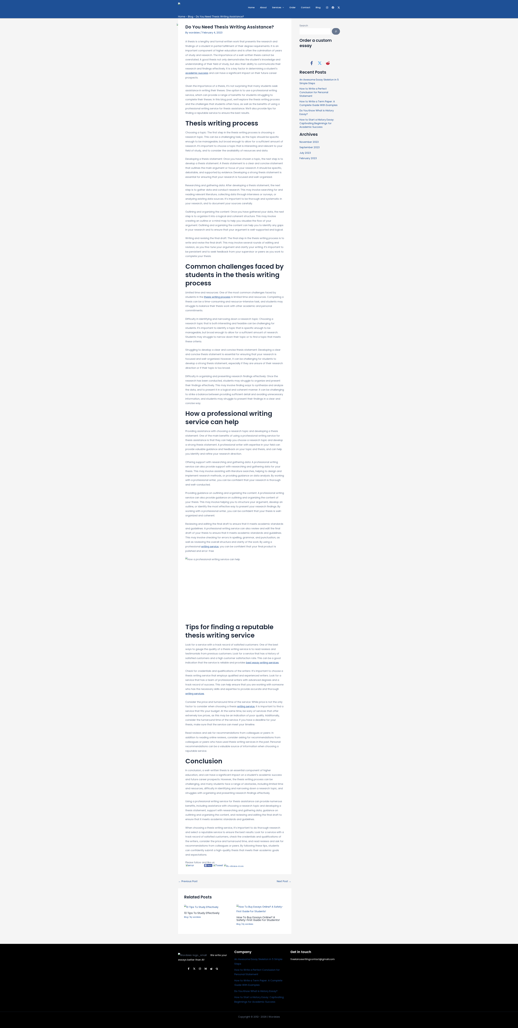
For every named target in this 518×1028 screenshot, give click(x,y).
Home (251, 7)
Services (276, 7)
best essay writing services (262, 662)
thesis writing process (217, 297)
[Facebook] (333, 7)
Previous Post (187, 881)
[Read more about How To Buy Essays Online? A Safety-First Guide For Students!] (260, 909)
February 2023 (308, 158)
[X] (339, 7)
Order (292, 7)
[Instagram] (327, 7)
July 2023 (305, 153)
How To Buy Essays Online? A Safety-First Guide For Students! (258, 918)
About (263, 7)
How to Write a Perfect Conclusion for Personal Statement (313, 92)
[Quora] (217, 968)
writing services (194, 693)
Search (303, 25)
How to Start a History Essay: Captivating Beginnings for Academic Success (316, 123)
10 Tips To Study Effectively (201, 913)
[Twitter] (194, 968)
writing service (210, 546)
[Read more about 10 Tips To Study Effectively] (201, 906)
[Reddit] (211, 968)
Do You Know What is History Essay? (255, 991)
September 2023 (309, 147)
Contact (305, 7)
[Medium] (205, 968)
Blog (318, 7)
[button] (282, 7)
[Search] (336, 31)
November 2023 (309, 142)
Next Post (284, 881)
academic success (196, 73)
